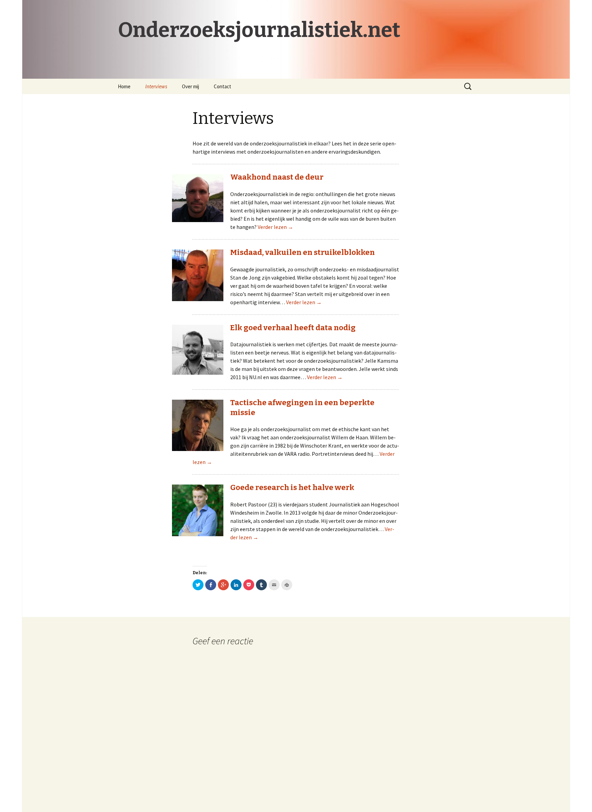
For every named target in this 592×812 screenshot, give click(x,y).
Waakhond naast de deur (276, 177)
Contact (222, 86)
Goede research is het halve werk (292, 487)
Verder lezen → (275, 226)
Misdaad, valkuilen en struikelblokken (302, 252)
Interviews (156, 86)
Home (124, 86)
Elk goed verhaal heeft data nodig (293, 327)
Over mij (190, 86)
